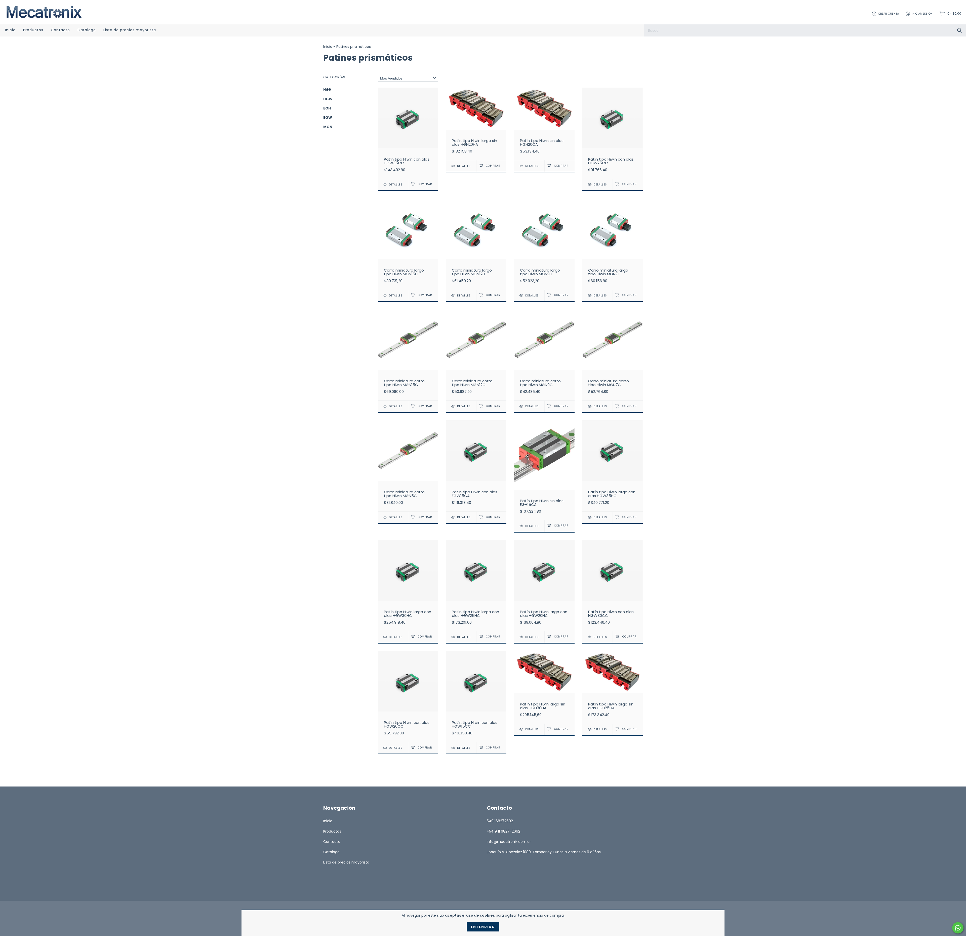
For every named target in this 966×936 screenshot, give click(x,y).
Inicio (10, 29)
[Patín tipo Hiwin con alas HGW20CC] (408, 696)
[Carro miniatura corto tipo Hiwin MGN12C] (476, 355)
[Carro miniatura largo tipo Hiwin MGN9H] (544, 244)
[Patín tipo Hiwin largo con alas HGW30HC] (408, 585)
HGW (328, 98)
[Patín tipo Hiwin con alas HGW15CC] (476, 696)
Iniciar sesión (922, 14)
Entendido (483, 927)
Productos (33, 29)
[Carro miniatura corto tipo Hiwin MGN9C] (544, 355)
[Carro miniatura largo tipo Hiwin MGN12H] (476, 244)
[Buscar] (959, 30)
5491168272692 (500, 820)
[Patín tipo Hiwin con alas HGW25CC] (612, 133)
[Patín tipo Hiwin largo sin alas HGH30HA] (544, 687)
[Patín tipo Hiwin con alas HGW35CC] (408, 133)
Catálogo (86, 29)
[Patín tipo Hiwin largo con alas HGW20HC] (544, 585)
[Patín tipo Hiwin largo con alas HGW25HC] (476, 585)
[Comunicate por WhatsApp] (957, 927)
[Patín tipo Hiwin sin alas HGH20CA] (544, 124)
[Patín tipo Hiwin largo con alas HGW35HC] (612, 465)
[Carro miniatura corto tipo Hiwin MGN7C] (612, 355)
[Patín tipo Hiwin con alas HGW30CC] (612, 585)
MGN (327, 126)
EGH (327, 108)
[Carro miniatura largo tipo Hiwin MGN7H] (612, 244)
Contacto (60, 29)
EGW (327, 117)
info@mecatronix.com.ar (509, 841)
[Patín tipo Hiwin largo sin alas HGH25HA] (612, 687)
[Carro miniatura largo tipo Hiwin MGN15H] (408, 244)
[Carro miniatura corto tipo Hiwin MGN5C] (408, 465)
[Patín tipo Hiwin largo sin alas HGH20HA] (476, 124)
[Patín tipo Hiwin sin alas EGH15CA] (544, 470)
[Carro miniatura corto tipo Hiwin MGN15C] (408, 355)
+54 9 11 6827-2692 (503, 831)
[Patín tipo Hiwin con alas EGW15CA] (476, 465)
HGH (327, 89)
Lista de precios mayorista (129, 29)
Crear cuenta (888, 14)
